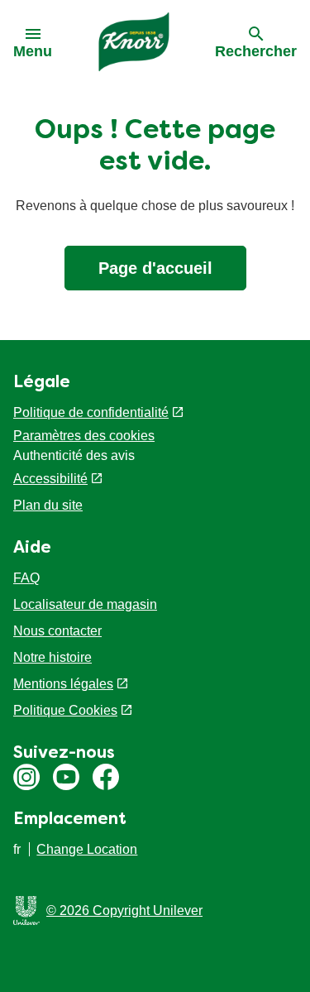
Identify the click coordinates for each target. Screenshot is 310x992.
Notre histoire (52, 657)
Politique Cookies (65, 710)
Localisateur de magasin (85, 604)
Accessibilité (50, 479)
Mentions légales (63, 684)
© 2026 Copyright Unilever (124, 910)
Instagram (26, 777)
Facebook (106, 777)
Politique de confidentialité (91, 412)
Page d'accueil (155, 268)
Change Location (86, 849)
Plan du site (48, 505)
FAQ (26, 578)
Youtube (66, 777)
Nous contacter (57, 631)
